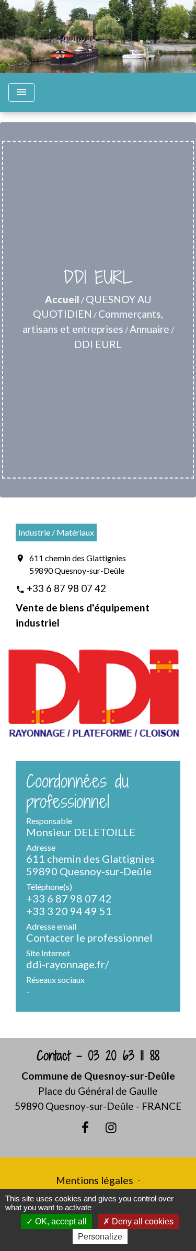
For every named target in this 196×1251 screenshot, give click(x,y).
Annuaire (149, 329)
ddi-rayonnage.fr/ (67, 964)
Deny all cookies (142, 1221)
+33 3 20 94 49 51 (69, 911)
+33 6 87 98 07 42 (66, 588)
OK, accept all (60, 1221)
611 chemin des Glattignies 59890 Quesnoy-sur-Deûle (77, 564)
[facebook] (85, 1127)
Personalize (100, 1236)
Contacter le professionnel (89, 937)
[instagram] (111, 1127)
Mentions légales (94, 1180)
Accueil (62, 299)
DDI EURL (98, 344)
